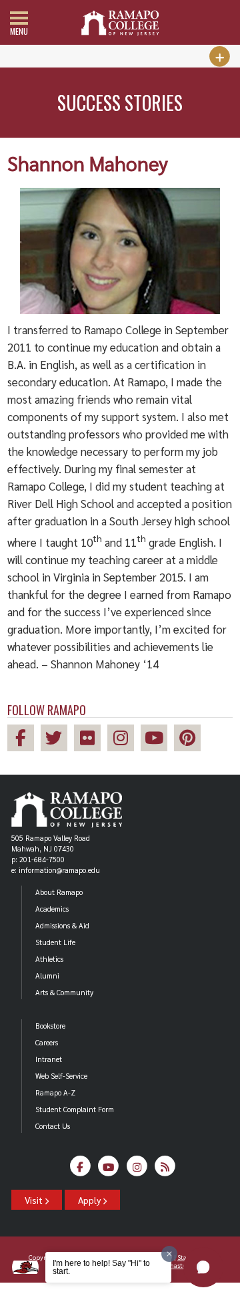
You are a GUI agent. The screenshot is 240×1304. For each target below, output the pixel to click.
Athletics (49, 959)
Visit (35, 1200)
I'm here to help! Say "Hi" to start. (101, 1267)
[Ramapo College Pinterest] (190, 740)
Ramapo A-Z (55, 1092)
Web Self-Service (61, 1076)
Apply (90, 1200)
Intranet (48, 1059)
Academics (52, 909)
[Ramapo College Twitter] (57, 740)
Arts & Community (64, 992)
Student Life (55, 942)
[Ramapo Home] (120, 23)
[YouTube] (108, 1169)
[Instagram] (137, 1169)
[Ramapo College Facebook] (24, 740)
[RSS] (165, 1169)
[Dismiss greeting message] (169, 1254)
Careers (46, 1042)
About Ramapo (59, 892)
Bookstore (50, 1026)
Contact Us (52, 1126)
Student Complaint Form (74, 1109)
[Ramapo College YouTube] (157, 740)
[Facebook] (80, 1169)
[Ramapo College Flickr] (90, 740)
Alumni (47, 975)
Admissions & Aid (62, 925)
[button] (203, 1267)
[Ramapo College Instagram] (124, 740)
